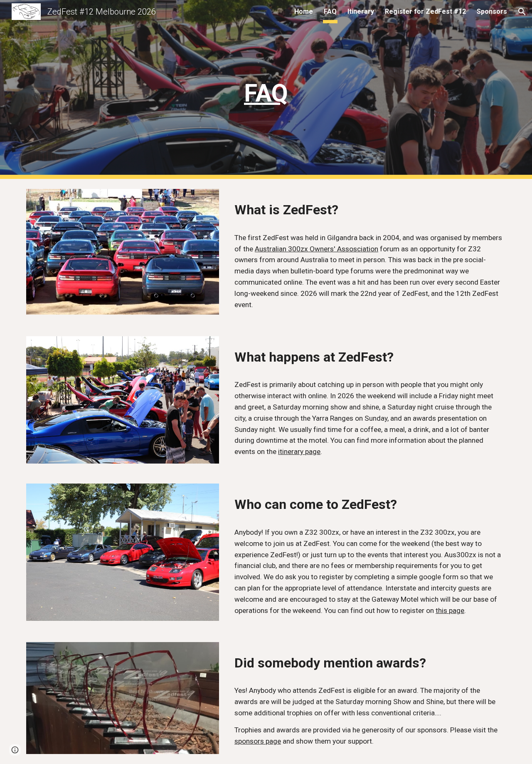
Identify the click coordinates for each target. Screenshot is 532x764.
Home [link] (303, 11)
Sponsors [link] (492, 11)
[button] (522, 12)
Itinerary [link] (360, 11)
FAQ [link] (330, 11)
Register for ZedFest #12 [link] (425, 11)
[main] (266, 89)
